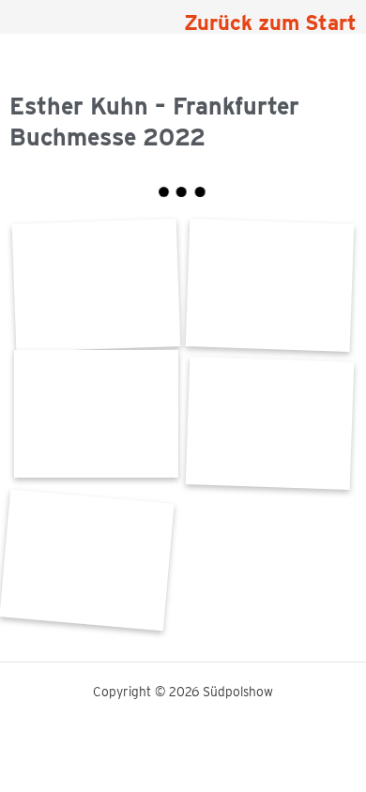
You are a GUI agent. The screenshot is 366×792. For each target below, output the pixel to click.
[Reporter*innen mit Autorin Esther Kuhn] (269, 423)
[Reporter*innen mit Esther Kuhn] (96, 286)
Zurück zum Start (270, 22)
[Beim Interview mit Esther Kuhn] (269, 286)
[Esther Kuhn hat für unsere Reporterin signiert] (86, 559)
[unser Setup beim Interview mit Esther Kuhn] (96, 413)
